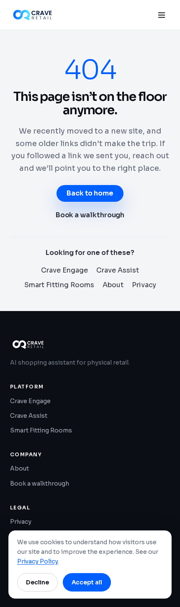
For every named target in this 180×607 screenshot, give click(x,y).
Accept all (87, 582)
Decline (37, 582)
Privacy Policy (37, 561)
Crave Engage (64, 270)
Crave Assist (117, 270)
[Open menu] (161, 15)
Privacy (144, 284)
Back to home (90, 193)
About (113, 284)
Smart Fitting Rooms (59, 284)
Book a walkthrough (90, 215)
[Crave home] (32, 15)
